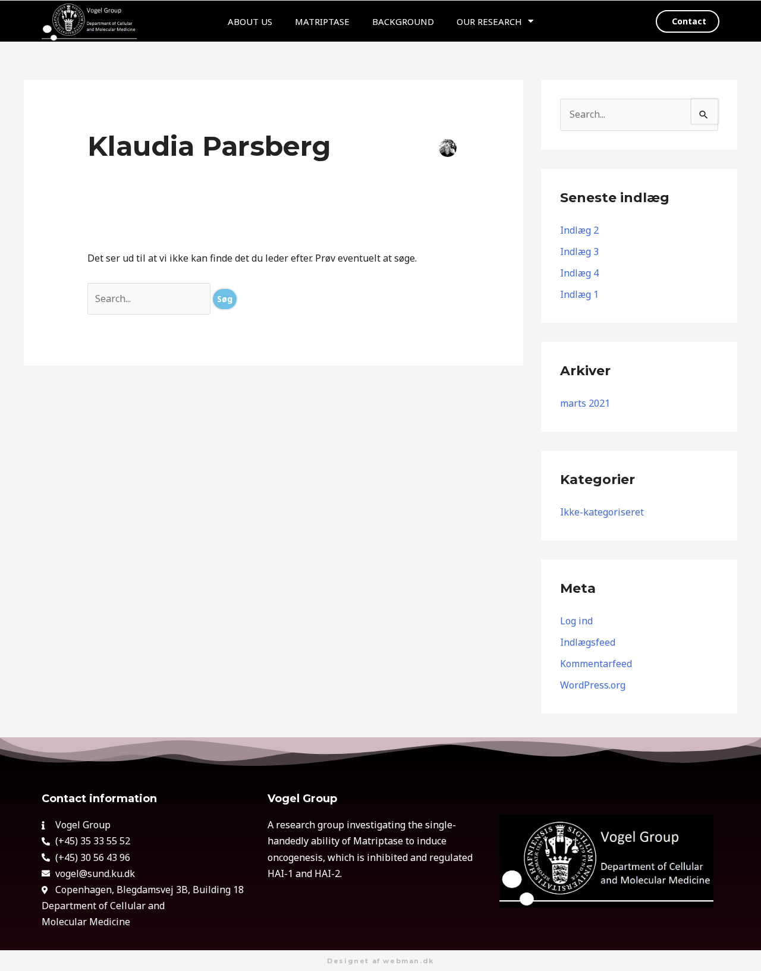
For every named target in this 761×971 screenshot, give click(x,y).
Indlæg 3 (579, 251)
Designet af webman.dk (380, 961)
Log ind (576, 620)
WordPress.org (592, 685)
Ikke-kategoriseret (602, 512)
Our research (489, 21)
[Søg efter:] (150, 298)
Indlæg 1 (579, 294)
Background (403, 21)
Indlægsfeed (587, 642)
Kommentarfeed (596, 663)
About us (250, 21)
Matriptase (322, 21)
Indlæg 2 (579, 230)
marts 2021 (585, 403)
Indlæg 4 (579, 272)
